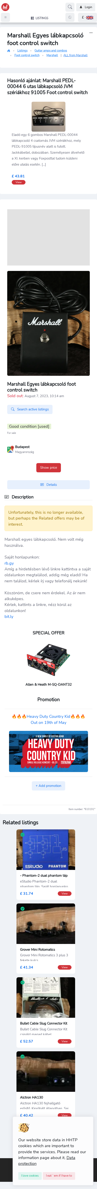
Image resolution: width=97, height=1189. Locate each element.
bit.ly (9, 616)
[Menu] (5, 17)
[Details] (91, 33)
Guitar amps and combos (51, 51)
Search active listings (32, 409)
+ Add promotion (48, 786)
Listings (22, 51)
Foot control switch (26, 55)
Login (88, 7)
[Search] (69, 7)
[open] (4, 1162)
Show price (48, 467)
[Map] (10, 449)
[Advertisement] (48, 237)
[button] (87, 17)
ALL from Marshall (75, 55)
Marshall (52, 55)
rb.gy (9, 563)
